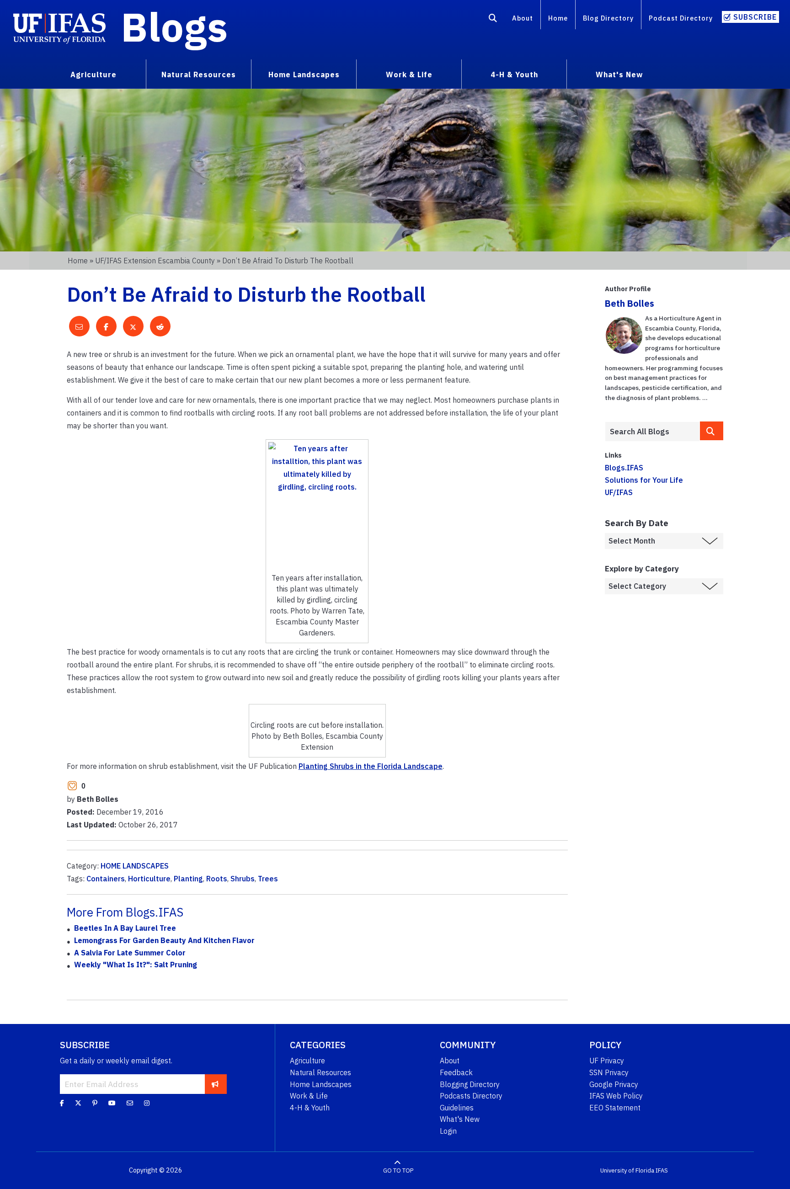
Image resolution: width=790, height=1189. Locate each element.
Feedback (456, 1072)
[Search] (493, 19)
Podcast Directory (681, 18)
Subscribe (755, 16)
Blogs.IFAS (624, 467)
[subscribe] (215, 1083)
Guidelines (457, 1107)
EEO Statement (615, 1107)
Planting (188, 878)
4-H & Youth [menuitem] (514, 74)
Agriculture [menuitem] (93, 74)
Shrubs (242, 878)
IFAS (662, 1170)
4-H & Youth (310, 1107)
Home (558, 18)
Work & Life (309, 1095)
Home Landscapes (321, 1084)
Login (448, 1131)
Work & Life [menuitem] (409, 74)
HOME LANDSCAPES (135, 865)
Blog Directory (608, 18)
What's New (460, 1119)
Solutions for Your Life (644, 480)
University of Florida (627, 1170)
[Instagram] (146, 1103)
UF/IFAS (619, 492)
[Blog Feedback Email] (130, 1103)
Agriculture (307, 1060)
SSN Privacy (609, 1072)
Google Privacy (613, 1084)
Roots (216, 878)
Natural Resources (320, 1072)
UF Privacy (606, 1060)
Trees (268, 878)
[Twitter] (78, 1103)
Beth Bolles (629, 303)
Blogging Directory (470, 1084)
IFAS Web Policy (616, 1095)
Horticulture (149, 878)
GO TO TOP (398, 1170)
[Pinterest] (94, 1103)
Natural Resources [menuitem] (198, 74)
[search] (712, 430)
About (522, 18)
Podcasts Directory (471, 1095)
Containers (105, 878)
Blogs (174, 26)
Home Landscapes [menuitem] (304, 74)
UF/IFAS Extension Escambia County (155, 260)
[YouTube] (112, 1103)
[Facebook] (62, 1103)
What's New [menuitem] (619, 74)
